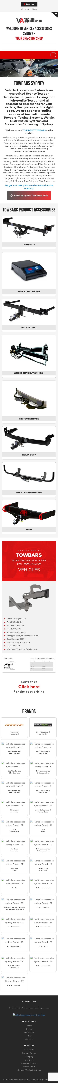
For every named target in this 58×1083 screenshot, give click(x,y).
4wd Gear (29, 1060)
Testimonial (29, 1032)
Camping (29, 1057)
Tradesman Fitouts (29, 1063)
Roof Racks (29, 1050)
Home (29, 1026)
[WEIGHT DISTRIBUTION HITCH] (29, 353)
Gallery (29, 1029)
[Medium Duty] (29, 312)
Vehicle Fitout (29, 1067)
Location (30, 4)
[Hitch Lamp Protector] (29, 476)
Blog (34, 9)
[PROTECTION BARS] (29, 398)
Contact (25, 9)
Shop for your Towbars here (30, 195)
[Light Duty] (29, 229)
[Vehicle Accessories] (29, 18)
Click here (29, 687)
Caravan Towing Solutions (29, 1070)
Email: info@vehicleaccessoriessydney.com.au (29, 1008)
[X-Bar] (29, 513)
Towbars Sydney (29, 1053)
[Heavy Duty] (29, 439)
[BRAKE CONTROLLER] (29, 270)
